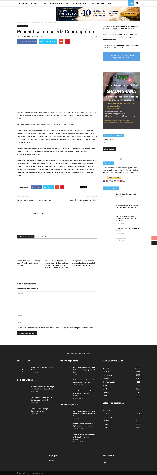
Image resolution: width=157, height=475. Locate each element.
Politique (106, 392)
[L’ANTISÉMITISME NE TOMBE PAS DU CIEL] (108, 231)
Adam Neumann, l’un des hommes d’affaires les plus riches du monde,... (84, 393)
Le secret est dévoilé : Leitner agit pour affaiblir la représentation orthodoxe (28, 263)
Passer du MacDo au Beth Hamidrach (83, 200)
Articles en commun (26, 237)
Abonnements (56, 3)
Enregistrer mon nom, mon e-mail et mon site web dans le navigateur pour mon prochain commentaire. (56, 328)
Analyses (106, 371)
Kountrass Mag (98, 3)
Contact (112, 3)
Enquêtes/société (109, 382)
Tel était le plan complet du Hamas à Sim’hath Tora (34, 201)
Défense (106, 378)
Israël (105, 385)
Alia (131, 3)
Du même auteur (42, 237)
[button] (137, 3)
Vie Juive (34, 3)
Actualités (23, 3)
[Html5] (105, 462)
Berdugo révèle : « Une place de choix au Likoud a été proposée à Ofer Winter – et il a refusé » (83, 263)
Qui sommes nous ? (80, 3)
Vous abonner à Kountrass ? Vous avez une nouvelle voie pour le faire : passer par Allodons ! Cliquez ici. (120, 37)
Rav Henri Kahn (25, 36)
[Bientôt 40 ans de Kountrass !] (108, 197)
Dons (67, 3)
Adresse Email (108, 140)
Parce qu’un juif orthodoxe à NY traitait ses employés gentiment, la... (84, 370)
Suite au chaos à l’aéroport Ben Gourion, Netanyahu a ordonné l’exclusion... (126, 218)
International (107, 375)
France (105, 396)
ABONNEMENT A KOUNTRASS (78, 354)
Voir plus (120, 240)
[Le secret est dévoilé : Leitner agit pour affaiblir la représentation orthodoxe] (29, 250)
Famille (44, 3)
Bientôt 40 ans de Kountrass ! (126, 194)
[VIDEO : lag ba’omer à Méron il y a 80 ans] (23, 370)
